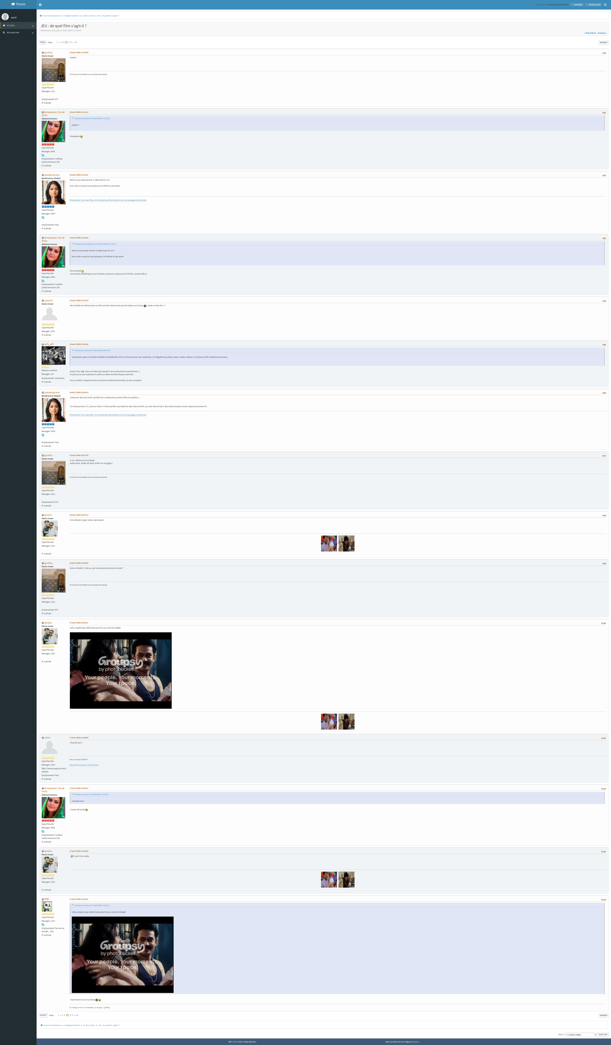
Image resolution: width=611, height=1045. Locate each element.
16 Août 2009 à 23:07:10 (79, 515)
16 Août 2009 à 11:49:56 (79, 52)
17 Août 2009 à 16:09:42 (79, 851)
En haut (43, 1015)
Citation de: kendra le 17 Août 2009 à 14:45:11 (92, 905)
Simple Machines (249, 1042)
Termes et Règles (404, 1042)
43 (76, 42)
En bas (42, 42)
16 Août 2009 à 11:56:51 (79, 175)
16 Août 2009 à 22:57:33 (79, 455)
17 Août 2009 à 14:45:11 (79, 623)
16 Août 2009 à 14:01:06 (79, 344)
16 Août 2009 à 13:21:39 (79, 300)
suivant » (602, 33)
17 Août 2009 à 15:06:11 (79, 788)
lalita (47, 737)
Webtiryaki (389, 1042)
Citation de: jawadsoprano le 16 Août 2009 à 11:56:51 (95, 244)
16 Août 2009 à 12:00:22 (79, 238)
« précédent (590, 33)
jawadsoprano (52, 174)
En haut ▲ (415, 1042)
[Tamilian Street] (43, 550)
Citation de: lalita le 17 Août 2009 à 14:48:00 (91, 794)
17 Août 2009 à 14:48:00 (79, 738)
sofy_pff (48, 344)
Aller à (561, 1034)
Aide (395, 1042)
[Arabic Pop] (43, 95)
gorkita (48, 52)
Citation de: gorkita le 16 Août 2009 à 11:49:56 (92, 118)
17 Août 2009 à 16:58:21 (79, 899)
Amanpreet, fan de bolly (53, 113)
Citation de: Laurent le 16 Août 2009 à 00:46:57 (92, 350)
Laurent (48, 300)
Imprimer (603, 43)
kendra (48, 514)
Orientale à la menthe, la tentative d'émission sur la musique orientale (108, 200)
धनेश (46, 899)
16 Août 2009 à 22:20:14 (79, 392)
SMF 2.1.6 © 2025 (235, 1042)
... (59, 42)
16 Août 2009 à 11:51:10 (79, 112)
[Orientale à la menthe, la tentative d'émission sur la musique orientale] (43, 221)
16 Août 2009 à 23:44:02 (79, 563)
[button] (40, 5)
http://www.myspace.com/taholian (84, 765)
